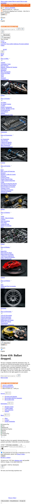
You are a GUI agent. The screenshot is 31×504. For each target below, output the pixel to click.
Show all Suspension (6, 135)
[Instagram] (3, 391)
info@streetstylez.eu (8, 386)
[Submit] (2, 448)
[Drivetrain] (14, 340)
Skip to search (16, 1)
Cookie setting (9, 408)
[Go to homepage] (10, 27)
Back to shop (4, 377)
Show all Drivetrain (6, 311)
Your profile (9, 44)
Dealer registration (10, 421)
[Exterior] (14, 207)
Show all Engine (5, 98)
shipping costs (18, 460)
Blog (6, 418)
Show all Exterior (6, 166)
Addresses (16, 44)
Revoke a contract (6, 457)
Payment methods (24, 44)
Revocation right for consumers (13, 398)
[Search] (18, 29)
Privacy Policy (21, 454)
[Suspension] (14, 161)
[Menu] (2, 51)
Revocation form (9, 399)
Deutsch (3, 17)
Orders (2, 45)
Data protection (9, 409)
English (3, 21)
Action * (3, 445)
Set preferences (14, 501)
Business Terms (9, 406)
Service (3, 393)
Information (4, 403)
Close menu (7, 37)
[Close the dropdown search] (22, 29)
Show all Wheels (5, 280)
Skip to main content (6, 1)
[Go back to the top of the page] (2, 467)
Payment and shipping (11, 396)
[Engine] (14, 130)
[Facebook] (1, 391)
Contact (7, 420)
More (2, 415)
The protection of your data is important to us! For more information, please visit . (15, 453)
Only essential (5, 501)
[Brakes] (14, 276)
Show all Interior (5, 212)
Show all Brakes (5, 247)
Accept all (22, 501)
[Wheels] (13, 307)
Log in (2, 41)
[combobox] (9, 29)
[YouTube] (5, 391)
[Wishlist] (2, 47)
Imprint (7, 411)
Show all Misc (5, 58)
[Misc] (14, 94)
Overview (3, 44)
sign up (4, 42)
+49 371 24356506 (10, 7)
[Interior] (14, 242)
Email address (5, 446)
